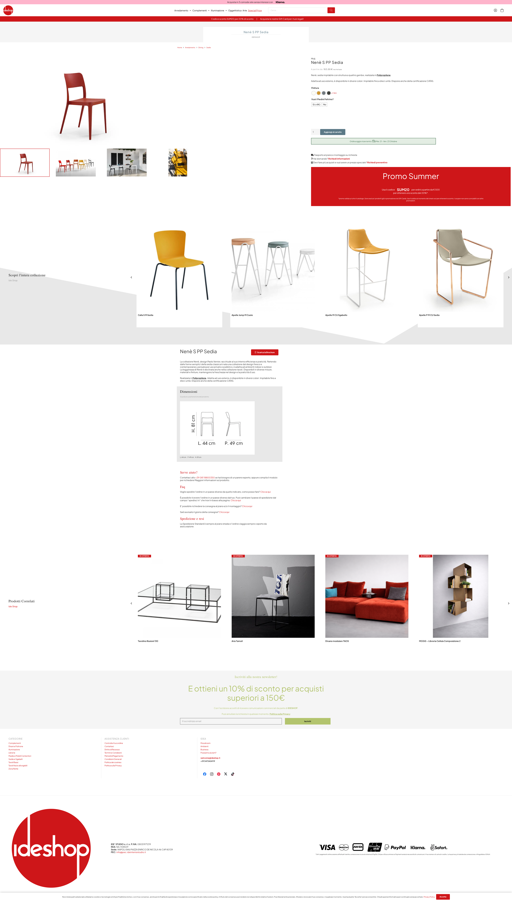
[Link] (496, 10)
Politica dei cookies (113, 762)
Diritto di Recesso (112, 749)
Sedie (208, 48)
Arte (245, 10)
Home (179, 48)
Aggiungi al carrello (333, 132)
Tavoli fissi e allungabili (18, 765)
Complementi (199, 10)
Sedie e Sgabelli (16, 759)
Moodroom (206, 743)
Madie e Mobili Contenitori (20, 756)
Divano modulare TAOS (337, 641)
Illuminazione (217, 10)
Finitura (315, 88)
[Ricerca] (331, 10)
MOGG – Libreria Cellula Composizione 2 (440, 641)
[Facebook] (205, 774)
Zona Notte (13, 768)
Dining (200, 48)
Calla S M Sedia (145, 315)
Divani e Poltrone (16, 746)
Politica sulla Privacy (113, 765)
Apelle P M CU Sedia (429, 315)
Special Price (255, 10)
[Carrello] (502, 10)
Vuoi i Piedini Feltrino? (322, 99)
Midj (313, 58)
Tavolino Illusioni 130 (148, 641)
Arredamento (181, 10)
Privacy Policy (429, 897)
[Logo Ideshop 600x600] (8, 10)
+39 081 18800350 (205, 477)
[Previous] (131, 277)
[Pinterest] (219, 774)
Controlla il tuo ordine (114, 743)
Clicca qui (265, 491)
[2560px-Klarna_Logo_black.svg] (280, 2)
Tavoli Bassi (13, 762)
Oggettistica (234, 10)
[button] (366, 650)
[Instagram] (212, 774)
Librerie (12, 752)
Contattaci (109, 746)
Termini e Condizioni (113, 752)
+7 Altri (334, 93)
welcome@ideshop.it (210, 758)
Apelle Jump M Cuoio (242, 315)
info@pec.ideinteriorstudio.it (131, 852)
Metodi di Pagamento (114, 756)
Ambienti (204, 746)
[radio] (314, 93)
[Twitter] (226, 774)
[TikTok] (233, 774)
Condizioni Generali (113, 759)
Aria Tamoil (237, 641)
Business (204, 749)
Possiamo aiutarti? (208, 752)
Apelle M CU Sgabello (336, 315)
